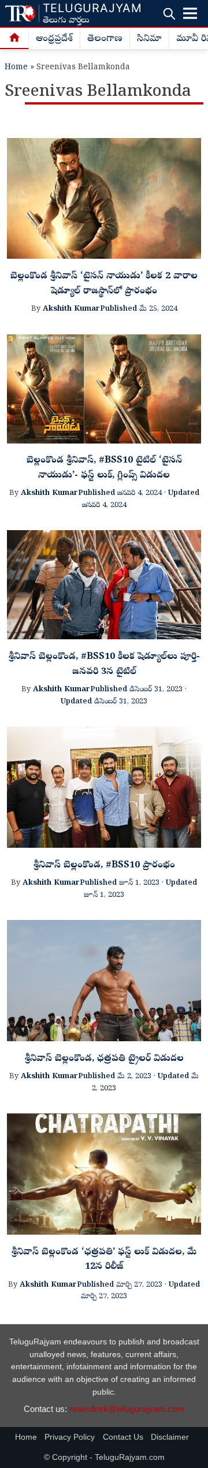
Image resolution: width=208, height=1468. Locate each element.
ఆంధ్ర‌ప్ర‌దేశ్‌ (54, 39)
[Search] (169, 13)
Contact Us (123, 1437)
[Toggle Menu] (190, 13)
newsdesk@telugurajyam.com (126, 1409)
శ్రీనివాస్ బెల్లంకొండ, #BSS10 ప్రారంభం (104, 865)
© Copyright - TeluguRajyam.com (104, 1457)
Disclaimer (170, 1437)
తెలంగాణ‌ (104, 39)
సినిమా (149, 39)
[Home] (14, 39)
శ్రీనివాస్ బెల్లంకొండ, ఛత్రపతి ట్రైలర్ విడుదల (104, 1059)
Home (16, 67)
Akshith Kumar (71, 309)
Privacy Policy (69, 1437)
